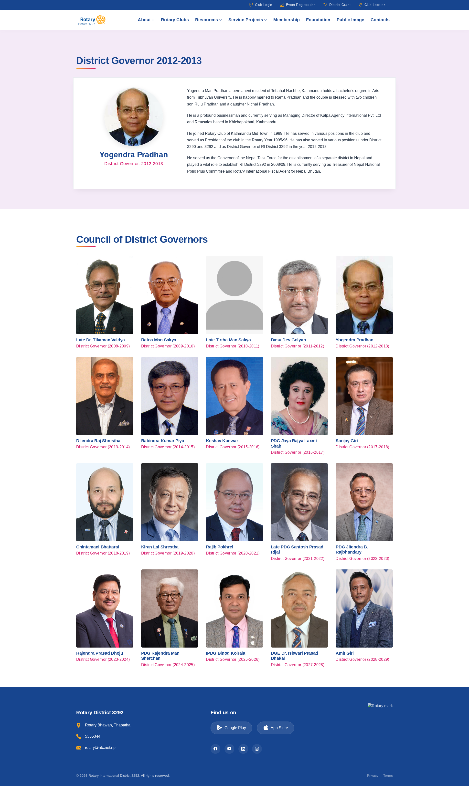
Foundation (318, 19)
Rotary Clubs (175, 19)
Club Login (263, 5)
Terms (388, 775)
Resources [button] (206, 19)
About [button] (144, 19)
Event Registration (300, 5)
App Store (279, 728)
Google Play (235, 728)
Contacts (380, 19)
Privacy (372, 775)
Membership (286, 19)
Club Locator (374, 5)
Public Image (350, 19)
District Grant (340, 5)
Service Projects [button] (245, 19)
